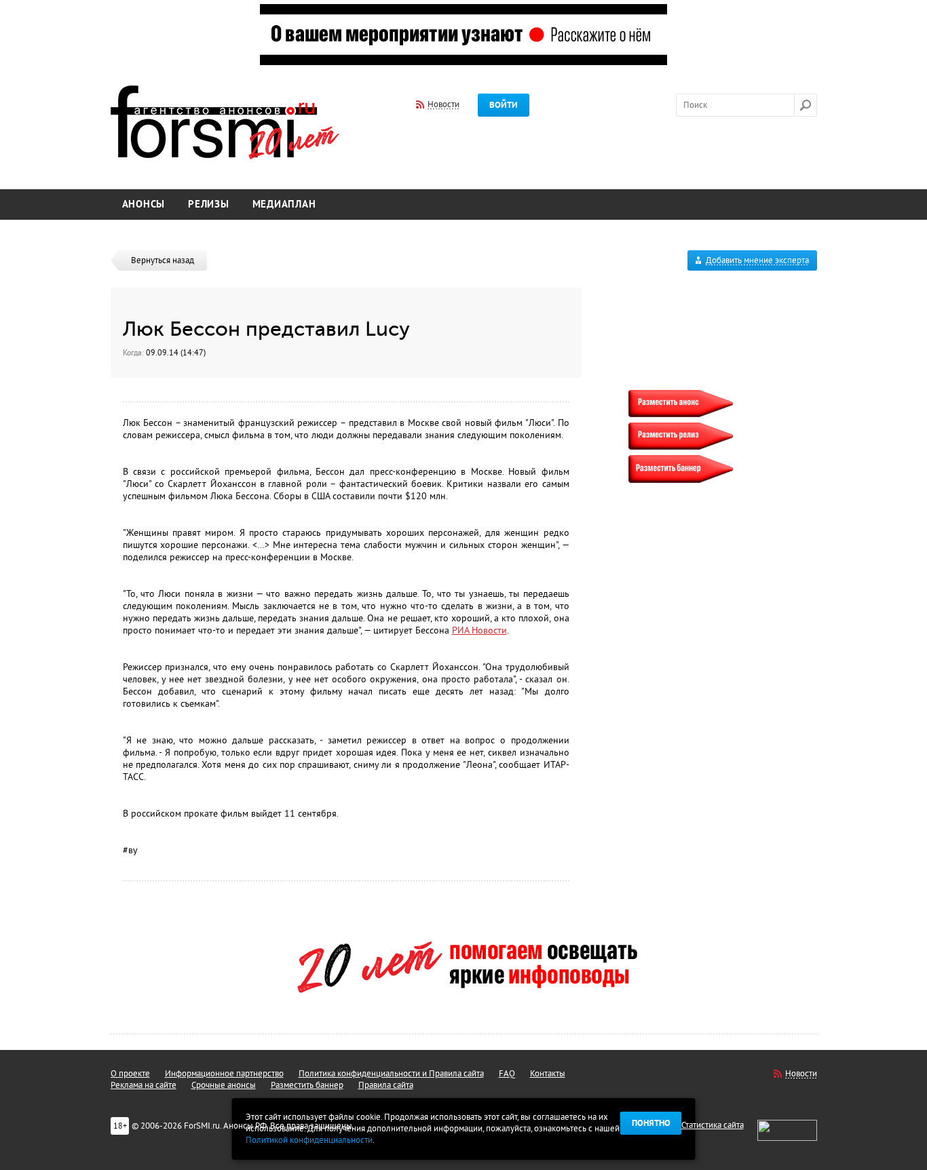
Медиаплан (284, 204)
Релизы (208, 204)
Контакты (547, 1073)
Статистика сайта (712, 1125)
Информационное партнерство (224, 1073)
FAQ (507, 1073)
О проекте (130, 1073)
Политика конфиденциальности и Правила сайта (391, 1073)
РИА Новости (479, 630)
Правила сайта (385, 1085)
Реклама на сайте (143, 1085)
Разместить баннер (307, 1085)
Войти (503, 105)
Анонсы (144, 204)
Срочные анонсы (223, 1085)
